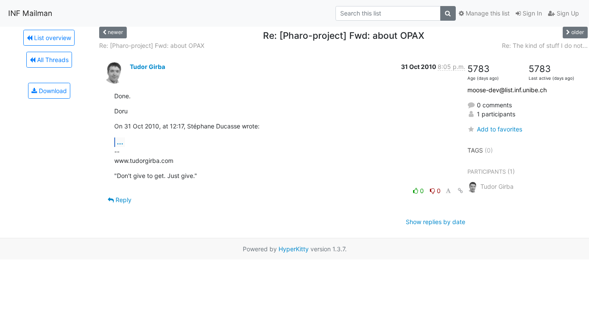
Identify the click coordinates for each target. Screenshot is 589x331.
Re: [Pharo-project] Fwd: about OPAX (151, 45)
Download (52, 90)
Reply (123, 199)
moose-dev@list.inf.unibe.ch (507, 90)
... (120, 141)
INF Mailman (30, 13)
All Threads (52, 59)
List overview (51, 37)
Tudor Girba (147, 66)
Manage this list (487, 13)
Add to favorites (499, 129)
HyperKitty (294, 249)
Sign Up (567, 13)
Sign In (531, 13)
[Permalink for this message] (460, 190)
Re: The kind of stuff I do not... (545, 45)
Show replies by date (435, 221)
